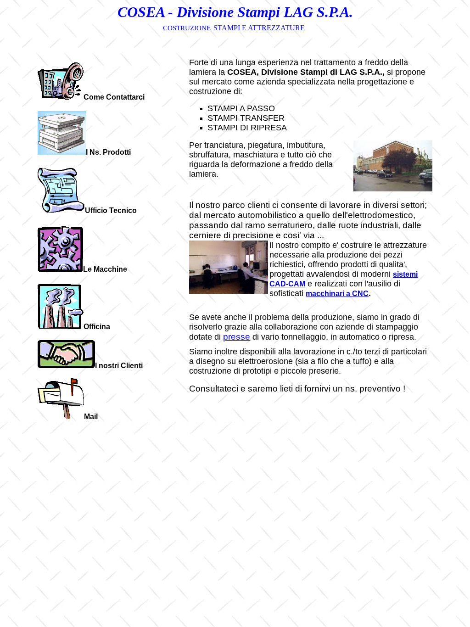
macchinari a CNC (337, 293)
